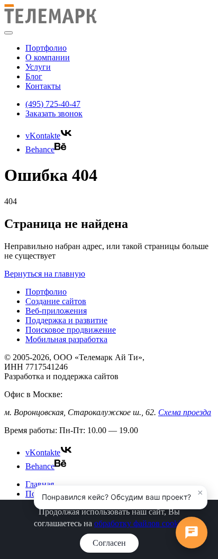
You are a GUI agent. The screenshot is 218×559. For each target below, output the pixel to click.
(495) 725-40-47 (52, 103)
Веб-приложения (56, 310)
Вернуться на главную (44, 273)
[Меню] (8, 32)
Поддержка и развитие (66, 320)
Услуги (38, 66)
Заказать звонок (54, 113)
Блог (33, 76)
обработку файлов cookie (139, 523)
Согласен (109, 542)
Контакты (43, 85)
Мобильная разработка (66, 339)
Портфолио (46, 47)
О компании (47, 57)
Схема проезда (184, 412)
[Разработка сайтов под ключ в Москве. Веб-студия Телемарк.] (50, 20)
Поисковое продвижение (70, 329)
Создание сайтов (55, 301)
